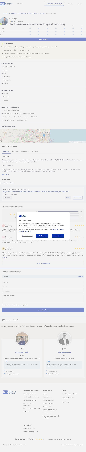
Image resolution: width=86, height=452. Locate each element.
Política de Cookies (58, 229)
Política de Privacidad (25, 231)
